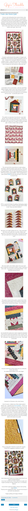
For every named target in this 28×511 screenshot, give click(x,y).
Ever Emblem (18, 405)
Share (3, 499)
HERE (9, 174)
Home (14, 504)
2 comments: (15, 497)
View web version (14, 507)
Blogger (16, 509)
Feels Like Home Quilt (9, 14)
